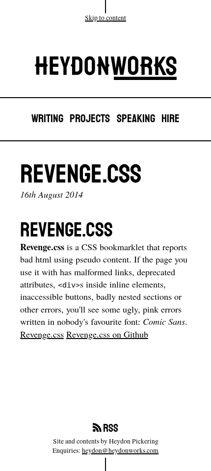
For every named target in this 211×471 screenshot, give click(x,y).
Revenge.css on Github (107, 334)
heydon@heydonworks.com (120, 450)
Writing (47, 119)
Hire (170, 119)
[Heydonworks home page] (105, 70)
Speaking (136, 119)
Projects (90, 119)
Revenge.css (42, 334)
